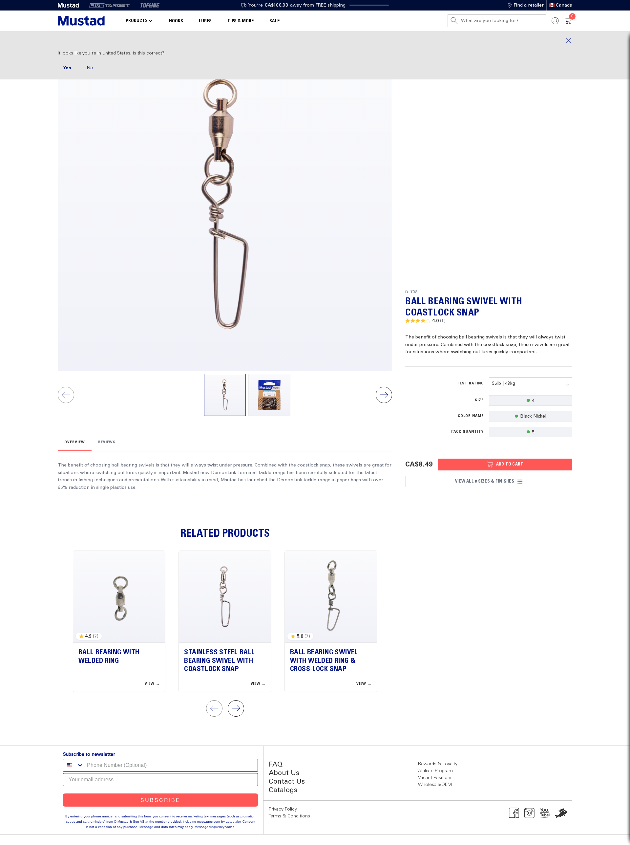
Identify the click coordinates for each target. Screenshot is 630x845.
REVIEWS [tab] (107, 442)
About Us (284, 773)
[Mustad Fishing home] (81, 21)
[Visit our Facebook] (514, 813)
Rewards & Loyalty (437, 764)
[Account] (555, 21)
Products (137, 20)
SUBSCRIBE (160, 800)
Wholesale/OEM (435, 784)
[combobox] (530, 384)
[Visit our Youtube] (545, 813)
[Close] (315, 41)
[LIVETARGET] (109, 5)
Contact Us (287, 781)
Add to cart (510, 464)
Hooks (176, 21)
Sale (274, 21)
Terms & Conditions (289, 816)
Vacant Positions (435, 777)
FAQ (276, 764)
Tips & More (240, 21)
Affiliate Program (435, 771)
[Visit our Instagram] (529, 813)
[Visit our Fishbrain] (561, 813)
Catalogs (283, 790)
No (90, 68)
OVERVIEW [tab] (74, 442)
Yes (67, 68)
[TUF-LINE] (150, 5)
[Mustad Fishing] (71, 5)
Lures (205, 21)
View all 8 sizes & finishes (484, 481)
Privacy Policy (283, 809)
